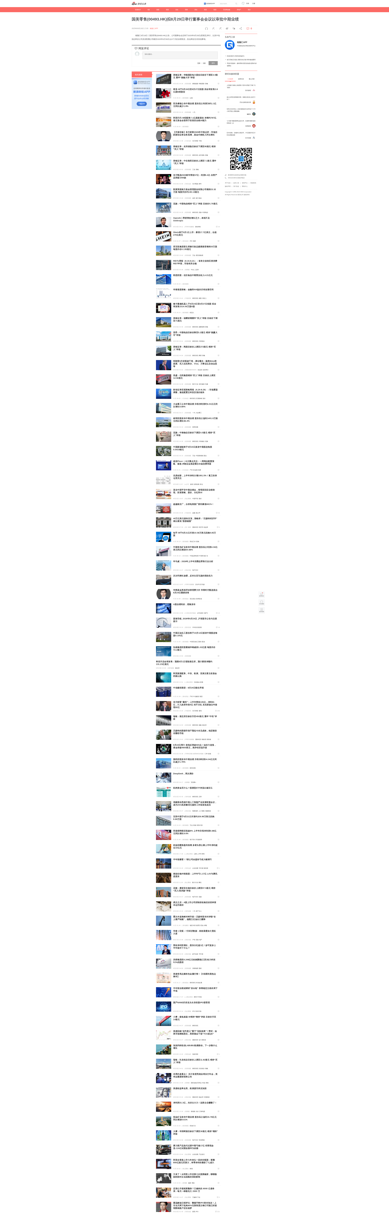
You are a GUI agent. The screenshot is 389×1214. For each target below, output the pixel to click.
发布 (213, 63)
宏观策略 (199, 398)
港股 (157, 9)
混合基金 (193, 599)
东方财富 (195, 141)
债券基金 (199, 599)
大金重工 (199, 413)
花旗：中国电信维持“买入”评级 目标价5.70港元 (195, 204)
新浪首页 (261, 596)
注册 (253, 3)
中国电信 (205, 212)
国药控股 (193, 768)
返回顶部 (261, 619)
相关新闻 (138, 75)
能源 (215, 9)
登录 (198, 63)
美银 (206, 83)
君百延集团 (199, 255)
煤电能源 (195, 83)
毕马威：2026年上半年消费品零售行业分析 (193, 561)
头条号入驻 (230, 37)
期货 (205, 9)
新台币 (198, 513)
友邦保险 (202, 155)
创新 (191, 484)
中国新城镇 (199, 455)
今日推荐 (230, 79)
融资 (189, 1183)
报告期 (199, 627)
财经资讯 (195, 155)
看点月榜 (251, 79)
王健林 (194, 1197)
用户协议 (236, 186)
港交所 (177, 668)
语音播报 (206, 28)
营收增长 (198, 227)
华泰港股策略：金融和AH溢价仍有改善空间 (193, 289)
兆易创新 (196, 484)
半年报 (194, 627)
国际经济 (195, 527)
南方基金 (199, 198)
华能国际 (202, 83)
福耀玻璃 (202, 327)
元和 (200, 796)
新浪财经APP (210, 3)
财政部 (204, 739)
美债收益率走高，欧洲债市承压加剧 (189, 1088)
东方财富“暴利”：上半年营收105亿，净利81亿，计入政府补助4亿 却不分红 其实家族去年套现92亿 (195, 704)
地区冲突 (193, 925)
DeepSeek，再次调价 (183, 773)
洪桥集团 (195, 968)
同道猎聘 (199, 839)
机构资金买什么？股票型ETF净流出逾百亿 (192, 788)
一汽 (193, 112)
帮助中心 (245, 186)
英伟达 (199, 1083)
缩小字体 (213, 28)
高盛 (206, 384)
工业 (193, 169)
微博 (227, 28)
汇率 (206, 754)
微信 (233, 28)
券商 (195, 997)
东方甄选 (195, 184)
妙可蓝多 (195, 954)
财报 (207, 1083)
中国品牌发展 (194, 556)
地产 (200, 940)
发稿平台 (245, 183)
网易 (200, 355)
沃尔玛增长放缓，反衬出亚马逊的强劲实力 (193, 576)
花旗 (200, 212)
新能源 (193, 1111)
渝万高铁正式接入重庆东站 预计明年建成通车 (241, 59)
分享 (240, 28)
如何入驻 (236, 183)
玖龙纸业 (202, 1068)
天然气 (205, 613)
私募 (194, 241)
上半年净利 (201, 854)
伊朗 (205, 925)
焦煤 (199, 470)
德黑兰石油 (200, 925)
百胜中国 (200, 825)
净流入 (204, 298)
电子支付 (195, 570)
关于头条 (228, 183)
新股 (201, 682)
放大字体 (220, 28)
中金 (192, 269)
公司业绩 (200, 613)
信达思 (200, 370)
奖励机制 (253, 183)
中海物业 (202, 441)
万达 (193, 255)
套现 (200, 711)
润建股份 (208, 811)
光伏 (197, 1111)
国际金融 (194, 1083)
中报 (200, 141)
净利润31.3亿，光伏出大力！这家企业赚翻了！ (195, 1103)
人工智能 (202, 811)
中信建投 (196, 696)
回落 (197, 940)
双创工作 (193, 541)
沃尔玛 (197, 584)
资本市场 (198, 1011)
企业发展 (195, 868)
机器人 (192, 312)
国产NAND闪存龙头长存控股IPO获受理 (191, 1002)
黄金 (195, 9)
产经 (191, 470)
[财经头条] (139, 4)
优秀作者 (241, 79)
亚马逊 (202, 584)
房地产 (239, 9)
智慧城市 (195, 811)
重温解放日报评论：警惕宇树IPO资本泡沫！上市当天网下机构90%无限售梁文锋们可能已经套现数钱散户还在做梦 (195, 1205)
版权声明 (228, 186)
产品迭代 (202, 1154)
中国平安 (195, 498)
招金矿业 (193, 1126)
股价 (200, 498)
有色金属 (199, 982)
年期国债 (206, 1097)
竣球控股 (195, 427)
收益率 (206, 527)
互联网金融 (226, 9)
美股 (167, 9)
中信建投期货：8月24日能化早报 (188, 688)
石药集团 (202, 384)
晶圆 (193, 513)
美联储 (209, 739)
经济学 (201, 527)
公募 (195, 854)
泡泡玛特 (195, 1054)
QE (200, 1040)
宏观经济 (138, 9)
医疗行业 (195, 384)
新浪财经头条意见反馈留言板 (237, 175)
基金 (176, 9)
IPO (191, 241)
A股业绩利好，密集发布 (184, 604)
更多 (249, 9)
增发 (193, 1183)
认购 (191, 98)
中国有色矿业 (203, 556)
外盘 (203, 1083)
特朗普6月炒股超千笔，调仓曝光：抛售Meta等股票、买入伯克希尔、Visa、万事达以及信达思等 (195, 363)
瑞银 (200, 725)
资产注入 (199, 911)
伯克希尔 (205, 370)
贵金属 (195, 470)
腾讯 (200, 882)
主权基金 (197, 682)
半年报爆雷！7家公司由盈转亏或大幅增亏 (192, 859)
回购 (197, 541)
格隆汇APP (154, 28)
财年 (200, 184)
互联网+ (193, 782)
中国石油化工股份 (195, 641)
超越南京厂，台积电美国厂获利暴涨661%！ (193, 504)
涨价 (204, 398)
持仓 (201, 484)
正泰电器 (202, 1111)
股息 (205, 455)
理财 (186, 9)
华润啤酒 (202, 1140)
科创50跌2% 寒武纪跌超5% (235, 56)
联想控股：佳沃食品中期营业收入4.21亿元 (193, 275)
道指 (209, 754)
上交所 (196, 269)
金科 (193, 198)
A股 (148, 9)
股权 (200, 968)
